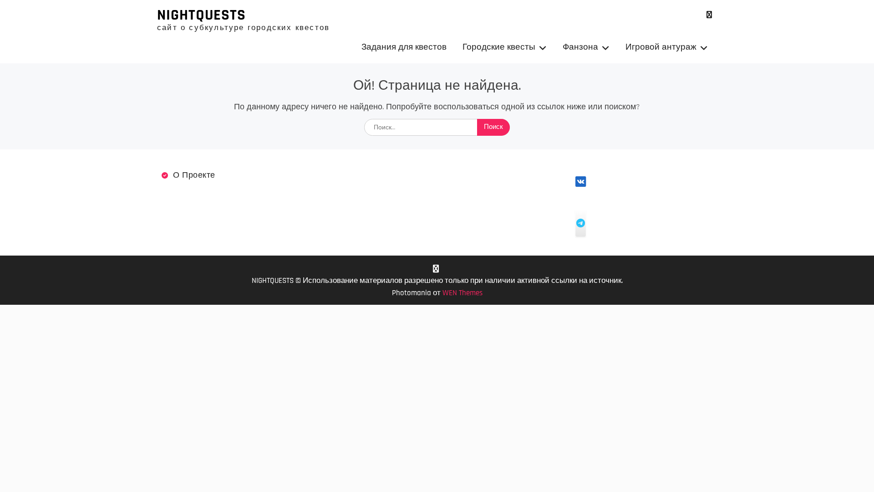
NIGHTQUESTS (201, 15)
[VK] (709, 14)
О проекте (194, 175)
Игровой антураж (660, 47)
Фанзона (580, 47)
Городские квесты (498, 47)
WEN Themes (462, 293)
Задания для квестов (404, 47)
